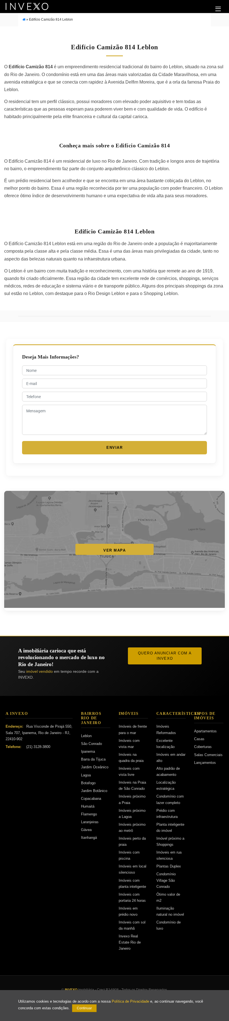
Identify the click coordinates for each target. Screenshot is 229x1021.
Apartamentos (205, 731)
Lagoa (86, 775)
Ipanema (88, 751)
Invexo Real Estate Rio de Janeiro (130, 942)
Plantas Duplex (168, 866)
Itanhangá (89, 837)
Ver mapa (114, 550)
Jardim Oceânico (94, 767)
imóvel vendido (39, 671)
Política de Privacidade (130, 1001)
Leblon (86, 736)
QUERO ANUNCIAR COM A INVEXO (165, 656)
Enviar (114, 447)
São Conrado (91, 744)
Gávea (86, 830)
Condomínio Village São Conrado (166, 880)
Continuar (84, 1008)
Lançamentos (205, 763)
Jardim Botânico (94, 791)
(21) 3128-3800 (38, 747)
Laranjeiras (90, 822)
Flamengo (89, 814)
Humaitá (87, 806)
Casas (199, 739)
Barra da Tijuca (93, 759)
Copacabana (91, 798)
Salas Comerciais (208, 755)
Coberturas (203, 747)
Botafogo (88, 783)
